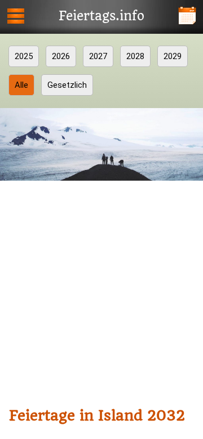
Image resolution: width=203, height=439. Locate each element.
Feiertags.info (101, 16)
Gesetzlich (67, 85)
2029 (173, 56)
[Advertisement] (101, 291)
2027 (98, 56)
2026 (61, 56)
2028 (135, 56)
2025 (24, 56)
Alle (21, 85)
